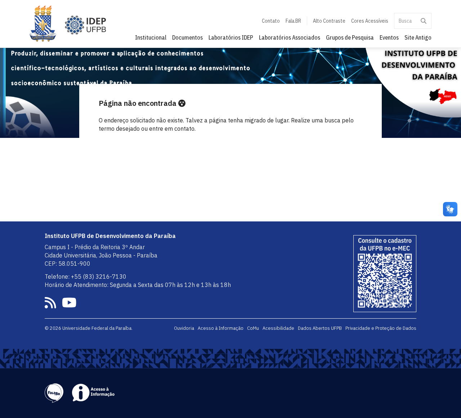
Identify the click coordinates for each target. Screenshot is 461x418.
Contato (271, 21)
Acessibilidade (278, 328)
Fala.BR (293, 21)
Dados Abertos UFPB (320, 328)
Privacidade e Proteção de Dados (380, 328)
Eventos (389, 37)
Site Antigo (417, 37)
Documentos (187, 37)
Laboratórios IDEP (231, 37)
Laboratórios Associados (289, 37)
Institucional (150, 37)
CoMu (253, 328)
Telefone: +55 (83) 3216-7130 (85, 276)
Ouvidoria (184, 328)
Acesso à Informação (220, 328)
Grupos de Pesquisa (350, 37)
